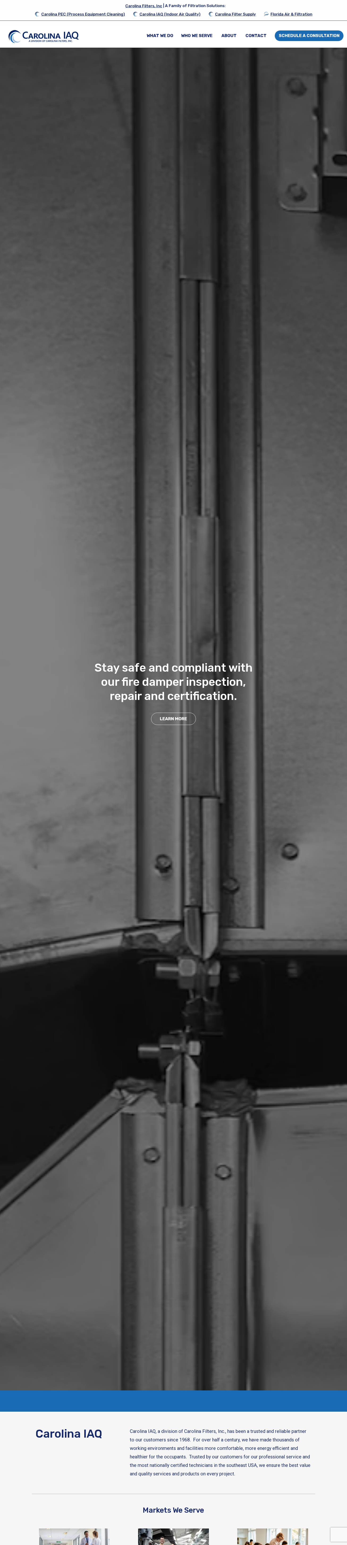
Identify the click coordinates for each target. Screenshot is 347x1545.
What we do (160, 35)
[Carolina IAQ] (44, 36)
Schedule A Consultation (309, 35)
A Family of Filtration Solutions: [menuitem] (175, 6)
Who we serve (196, 35)
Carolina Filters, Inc (143, 6)
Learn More (173, 718)
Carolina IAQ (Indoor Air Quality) (170, 14)
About (229, 35)
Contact (256, 35)
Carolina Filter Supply (235, 14)
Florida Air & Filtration (291, 14)
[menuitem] (160, 35)
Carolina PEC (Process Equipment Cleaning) (83, 14)
